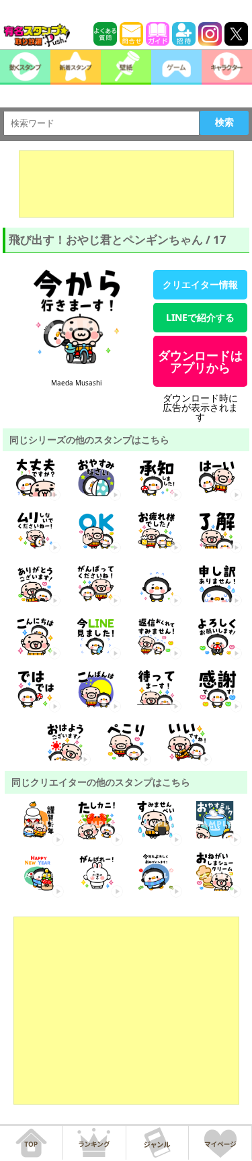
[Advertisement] (126, 184)
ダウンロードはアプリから (200, 361)
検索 (224, 122)
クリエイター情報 (200, 284)
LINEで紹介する (200, 317)
